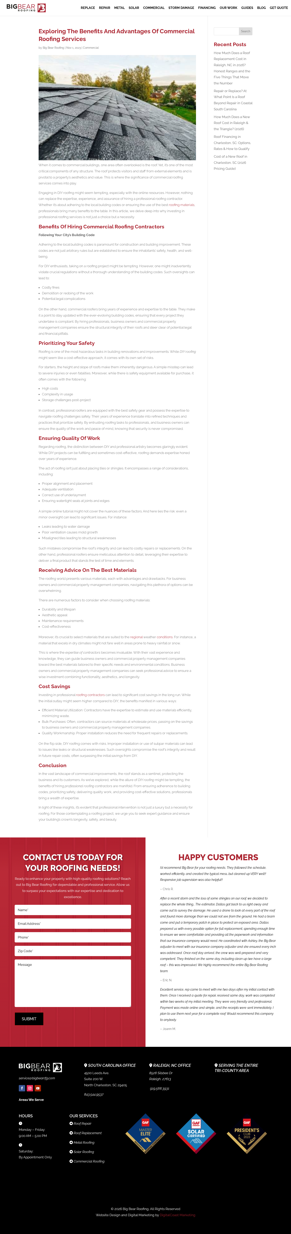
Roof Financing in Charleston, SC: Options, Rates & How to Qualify (232, 143)
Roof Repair (82, 1123)
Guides (247, 8)
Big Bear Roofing (53, 47)
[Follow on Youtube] (38, 1088)
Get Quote (279, 8)
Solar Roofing (84, 1152)
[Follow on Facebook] (22, 1088)
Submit (29, 1019)
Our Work (228, 8)
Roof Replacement (88, 1133)
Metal (119, 8)
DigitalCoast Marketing (177, 1215)
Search (245, 31)
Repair (104, 8)
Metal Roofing (84, 1142)
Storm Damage (181, 8)
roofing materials (181, 205)
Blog (261, 8)
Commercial (154, 8)
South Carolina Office (112, 1065)
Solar (134, 8)
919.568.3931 (159, 1088)
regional (136, 637)
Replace (88, 8)
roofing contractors (90, 695)
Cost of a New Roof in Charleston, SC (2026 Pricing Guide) (230, 162)
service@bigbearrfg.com (37, 1078)
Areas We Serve (31, 1100)
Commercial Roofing (89, 1161)
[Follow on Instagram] (30, 1088)
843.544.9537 (94, 1094)
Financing (207, 8)
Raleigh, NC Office (172, 1065)
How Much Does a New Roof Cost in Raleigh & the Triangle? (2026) (232, 123)
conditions (164, 637)
